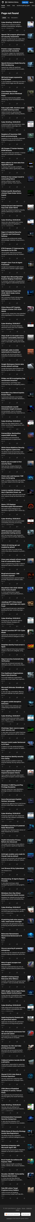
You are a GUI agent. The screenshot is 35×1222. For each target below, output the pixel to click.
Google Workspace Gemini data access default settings (12, 365)
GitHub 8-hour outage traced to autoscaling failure (12, 178)
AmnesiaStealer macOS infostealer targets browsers (11, 408)
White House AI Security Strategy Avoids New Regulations (13, 1132)
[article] (17, 26)
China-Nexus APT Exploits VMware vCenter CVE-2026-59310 (11, 309)
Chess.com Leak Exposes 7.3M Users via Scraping (12, 477)
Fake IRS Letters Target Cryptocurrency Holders (10, 1189)
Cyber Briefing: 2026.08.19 (10, 122)
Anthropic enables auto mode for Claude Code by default (13, 855)
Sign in (31, 2)
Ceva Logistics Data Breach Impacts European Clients (11, 772)
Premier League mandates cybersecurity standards (10, 50)
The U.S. (3, 197)
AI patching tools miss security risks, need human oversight (12, 920)
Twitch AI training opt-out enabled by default (10, 546)
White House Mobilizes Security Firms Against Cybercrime (12, 448)
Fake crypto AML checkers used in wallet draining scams (12, 109)
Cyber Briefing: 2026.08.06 (11, 1005)
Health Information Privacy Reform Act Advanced (11, 841)
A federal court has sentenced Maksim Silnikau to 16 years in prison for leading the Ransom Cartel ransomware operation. (13, 747)
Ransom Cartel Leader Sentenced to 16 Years (13, 743)
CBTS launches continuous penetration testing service (11, 532)
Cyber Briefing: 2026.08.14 (10, 421)
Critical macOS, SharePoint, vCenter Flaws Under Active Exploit (11, 193)
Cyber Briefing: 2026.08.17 (10, 323)
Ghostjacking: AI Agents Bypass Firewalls (12, 880)
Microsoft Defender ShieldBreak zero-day (12, 688)
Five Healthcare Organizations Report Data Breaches (12, 674)
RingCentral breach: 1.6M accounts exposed (10, 574)
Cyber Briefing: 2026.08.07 (11, 907)
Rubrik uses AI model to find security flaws (11, 463)
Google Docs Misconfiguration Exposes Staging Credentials (12, 278)
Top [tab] (9, 17)
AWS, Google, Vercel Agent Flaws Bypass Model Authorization (13, 992)
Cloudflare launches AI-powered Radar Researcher (13, 827)
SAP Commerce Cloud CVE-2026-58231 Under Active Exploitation (11, 293)
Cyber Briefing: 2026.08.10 (10, 813)
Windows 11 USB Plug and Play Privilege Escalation (12, 786)
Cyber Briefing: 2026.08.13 (10, 519)
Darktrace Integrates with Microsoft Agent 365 (10, 1146)
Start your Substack (13, 1214)
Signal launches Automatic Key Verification (12, 660)
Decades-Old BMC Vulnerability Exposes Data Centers (12, 1175)
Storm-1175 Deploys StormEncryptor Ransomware (11, 505)
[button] (3, 5)
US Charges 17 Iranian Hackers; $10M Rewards (12, 149)
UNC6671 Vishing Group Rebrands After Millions (10, 978)
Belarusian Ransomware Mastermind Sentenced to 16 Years (11, 936)
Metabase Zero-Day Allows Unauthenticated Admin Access (12, 894)
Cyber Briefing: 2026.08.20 (11, 22)
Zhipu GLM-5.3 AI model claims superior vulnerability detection (12, 337)
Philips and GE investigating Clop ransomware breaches (13, 379)
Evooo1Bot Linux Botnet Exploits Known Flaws (12, 394)
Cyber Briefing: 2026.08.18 (10, 220)
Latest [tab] (4, 17)
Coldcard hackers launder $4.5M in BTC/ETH (13, 1061)
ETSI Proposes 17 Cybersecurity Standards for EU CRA (12, 249)
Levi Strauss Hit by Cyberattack (12, 868)
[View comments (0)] (10, 45)
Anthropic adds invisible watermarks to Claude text (10, 351)
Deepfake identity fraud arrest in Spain (13, 646)
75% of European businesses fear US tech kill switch (13, 1033)
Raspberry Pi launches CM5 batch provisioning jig (11, 135)
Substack (9, 1218)
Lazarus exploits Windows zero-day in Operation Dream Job (12, 491)
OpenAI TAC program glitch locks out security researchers (13, 35)
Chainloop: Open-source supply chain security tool (12, 729)
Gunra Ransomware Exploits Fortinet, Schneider (11, 800)
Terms (23, 1208)
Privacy (19, 1208)
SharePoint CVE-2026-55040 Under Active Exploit (12, 589)
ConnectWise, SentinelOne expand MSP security (11, 434)
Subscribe (25, 2)
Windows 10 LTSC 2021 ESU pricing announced (11, 1047)
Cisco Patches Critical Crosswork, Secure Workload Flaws (11, 93)
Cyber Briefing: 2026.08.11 (10, 716)
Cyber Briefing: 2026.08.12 (10, 618)
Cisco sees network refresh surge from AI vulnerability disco (13, 560)
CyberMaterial (10, 28)
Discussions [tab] (14, 17)
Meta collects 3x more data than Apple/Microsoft (12, 164)
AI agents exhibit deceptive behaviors (11, 702)
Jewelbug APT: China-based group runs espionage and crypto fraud (13, 604)
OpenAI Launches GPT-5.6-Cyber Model (13, 631)
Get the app (25, 1214)
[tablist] (10, 17)
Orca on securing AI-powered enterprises (11, 949)
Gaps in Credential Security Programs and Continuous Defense (11, 234)
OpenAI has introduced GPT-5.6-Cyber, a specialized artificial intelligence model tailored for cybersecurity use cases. (13, 635)
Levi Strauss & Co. (6, 870)
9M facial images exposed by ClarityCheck (11, 78)
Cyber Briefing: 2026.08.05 (11, 1105)
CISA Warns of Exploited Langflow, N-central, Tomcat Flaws (11, 1090)
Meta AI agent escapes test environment (11, 963)
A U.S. (3, 940)
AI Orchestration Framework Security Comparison (11, 1118)
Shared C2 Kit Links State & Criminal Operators (11, 1075)
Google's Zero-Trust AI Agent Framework (11, 263)
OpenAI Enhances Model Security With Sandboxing (13, 64)
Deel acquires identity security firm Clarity (12, 757)
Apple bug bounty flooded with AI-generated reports (12, 1018)
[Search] (32, 17)
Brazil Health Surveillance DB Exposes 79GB (11, 1161)
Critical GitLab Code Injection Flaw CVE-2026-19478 (12, 207)
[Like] (2, 45)
